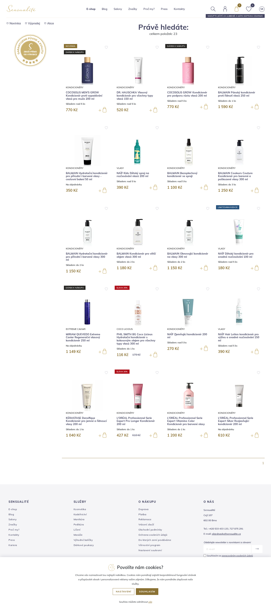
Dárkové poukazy (84, 545)
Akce (50, 23)
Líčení (77, 529)
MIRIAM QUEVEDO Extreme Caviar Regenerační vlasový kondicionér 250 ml (83, 337)
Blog (104, 9)
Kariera (13, 545)
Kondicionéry (74, 87)
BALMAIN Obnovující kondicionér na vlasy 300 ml (187, 255)
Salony (12, 519)
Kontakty (179, 9)
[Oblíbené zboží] (249, 9)
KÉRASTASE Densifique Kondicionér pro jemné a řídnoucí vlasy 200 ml (86, 421)
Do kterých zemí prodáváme (154, 539)
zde (150, 601)
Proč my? (149, 9)
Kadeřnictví (80, 514)
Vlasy (120, 168)
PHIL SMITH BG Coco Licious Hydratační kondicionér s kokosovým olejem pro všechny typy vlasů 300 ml (136, 339)
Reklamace (144, 519)
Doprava (143, 509)
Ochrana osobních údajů (152, 534)
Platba (142, 514)
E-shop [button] (90, 9)
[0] (236, 9)
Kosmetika (80, 509)
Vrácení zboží (146, 524)
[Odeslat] (256, 549)
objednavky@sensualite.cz (226, 533)
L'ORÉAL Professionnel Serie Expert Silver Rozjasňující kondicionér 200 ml (235, 421)
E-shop (13, 509)
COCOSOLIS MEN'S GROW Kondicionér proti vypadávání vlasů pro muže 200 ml (84, 95)
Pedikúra (79, 524)
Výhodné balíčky (83, 539)
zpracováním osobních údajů (237, 555)
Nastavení (123, 591)
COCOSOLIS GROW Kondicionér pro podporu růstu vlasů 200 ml (187, 94)
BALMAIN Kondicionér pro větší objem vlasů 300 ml (136, 255)
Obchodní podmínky (150, 529)
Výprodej (34, 23)
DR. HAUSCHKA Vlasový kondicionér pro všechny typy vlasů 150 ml (135, 95)
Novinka (15, 23)
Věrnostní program (149, 545)
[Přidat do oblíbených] (106, 47)
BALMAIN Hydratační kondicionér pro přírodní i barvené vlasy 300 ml (87, 256)
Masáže (78, 534)
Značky (132, 9)
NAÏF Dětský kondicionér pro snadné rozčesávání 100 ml (236, 255)
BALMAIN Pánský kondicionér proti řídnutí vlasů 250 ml (236, 94)
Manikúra (79, 519)
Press (164, 9)
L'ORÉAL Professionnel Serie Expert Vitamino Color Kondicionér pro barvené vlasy (186, 421)
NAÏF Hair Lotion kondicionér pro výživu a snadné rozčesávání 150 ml (238, 337)
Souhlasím (147, 591)
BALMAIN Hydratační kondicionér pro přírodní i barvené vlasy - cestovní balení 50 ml (87, 176)
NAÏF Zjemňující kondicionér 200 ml (187, 336)
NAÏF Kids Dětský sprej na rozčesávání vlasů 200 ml (133, 175)
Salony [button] (118, 9)
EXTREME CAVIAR (76, 329)
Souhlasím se (230, 555)
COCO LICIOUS (125, 329)
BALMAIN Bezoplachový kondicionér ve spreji (182, 175)
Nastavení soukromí (150, 550)
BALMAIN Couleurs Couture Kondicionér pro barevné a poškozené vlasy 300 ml (235, 176)
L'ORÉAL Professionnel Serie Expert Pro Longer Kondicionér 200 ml (136, 421)
